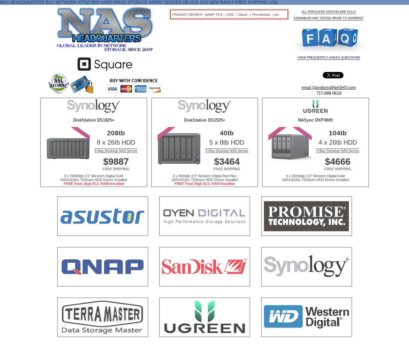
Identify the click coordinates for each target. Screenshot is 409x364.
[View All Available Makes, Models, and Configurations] (105, 31)
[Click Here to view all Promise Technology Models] (306, 244)
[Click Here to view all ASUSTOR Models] (102, 244)
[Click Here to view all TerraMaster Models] (102, 345)
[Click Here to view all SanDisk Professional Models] (204, 294)
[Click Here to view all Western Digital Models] (306, 345)
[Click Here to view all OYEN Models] (204, 244)
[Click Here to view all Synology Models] (306, 294)
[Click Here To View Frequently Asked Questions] (329, 39)
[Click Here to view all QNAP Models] (102, 294)
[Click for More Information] (105, 71)
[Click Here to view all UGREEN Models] (204, 345)
